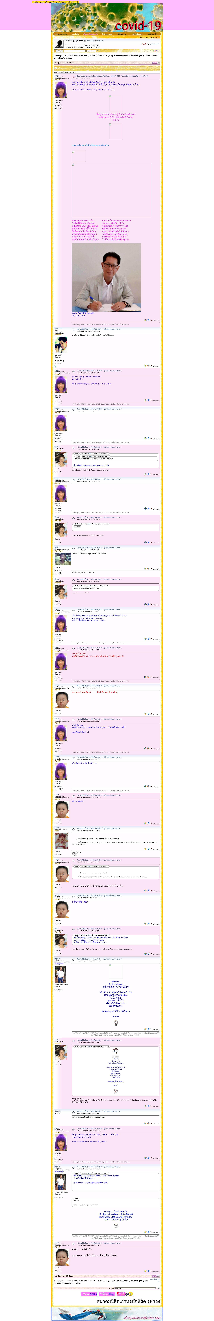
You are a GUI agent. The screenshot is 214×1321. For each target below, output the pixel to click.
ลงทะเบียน (100, 41)
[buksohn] (55, 367)
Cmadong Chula (60, 56)
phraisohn (58, 328)
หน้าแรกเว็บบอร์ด (61, 34)
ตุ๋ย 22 (57, 547)
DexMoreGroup (118, 1313)
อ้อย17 (57, 447)
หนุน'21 (57, 959)
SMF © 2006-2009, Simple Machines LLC (106, 1309)
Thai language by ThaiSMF (125, 1309)
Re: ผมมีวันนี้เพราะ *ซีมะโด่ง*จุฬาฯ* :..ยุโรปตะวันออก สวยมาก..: (99, 329)
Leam (57, 685)
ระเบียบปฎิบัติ (153, 44)
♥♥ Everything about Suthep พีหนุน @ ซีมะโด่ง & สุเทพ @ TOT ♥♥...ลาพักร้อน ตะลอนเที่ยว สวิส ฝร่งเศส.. (112, 76)
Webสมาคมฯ (122, 34)
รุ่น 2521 (93, 56)
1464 (66, 63)
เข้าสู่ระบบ (90, 41)
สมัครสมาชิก (152, 34)
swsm (57, 75)
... (64, 63)
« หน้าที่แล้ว (154, 1279)
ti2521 (57, 828)
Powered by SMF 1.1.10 (88, 1309)
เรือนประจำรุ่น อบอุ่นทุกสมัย (77, 56)
